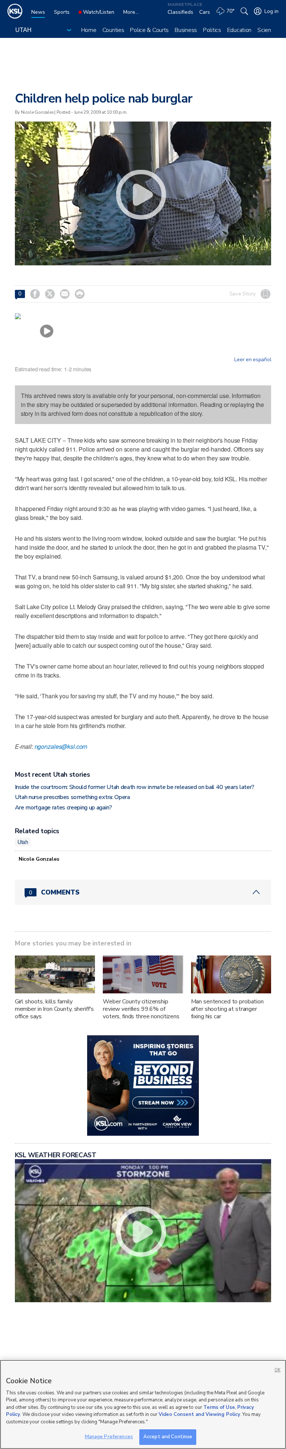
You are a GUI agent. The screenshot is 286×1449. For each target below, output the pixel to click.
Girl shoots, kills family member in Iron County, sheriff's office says (54, 1009)
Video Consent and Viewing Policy (199, 1414)
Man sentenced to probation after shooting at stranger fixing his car (227, 1009)
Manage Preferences (109, 1436)
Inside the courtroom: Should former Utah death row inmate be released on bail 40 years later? (134, 787)
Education (239, 30)
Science (267, 30)
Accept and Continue (167, 1436)
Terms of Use (219, 1407)
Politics (212, 30)
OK (277, 1370)
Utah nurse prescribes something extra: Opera (72, 797)
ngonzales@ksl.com (61, 746)
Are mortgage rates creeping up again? (63, 807)
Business (186, 30)
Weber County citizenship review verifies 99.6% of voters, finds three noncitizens (141, 1009)
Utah (23, 841)
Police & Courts (149, 30)
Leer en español (252, 359)
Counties (113, 30)
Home (88, 30)
